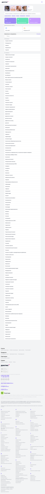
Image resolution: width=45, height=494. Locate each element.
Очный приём (28, 350)
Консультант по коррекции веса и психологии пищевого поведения (7, 487)
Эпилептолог (32, 479)
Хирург (31, 466)
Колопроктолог (4, 484)
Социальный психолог (34, 426)
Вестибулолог (3, 426)
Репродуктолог (33, 416)
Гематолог (3, 436)
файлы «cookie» (23, 401)
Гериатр (2, 444)
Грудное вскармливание (5, 450)
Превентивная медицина (20, 469)
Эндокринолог (33, 476)
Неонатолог (18, 432)
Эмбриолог (32, 475)
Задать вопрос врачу (5, 350)
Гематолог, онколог (4, 437)
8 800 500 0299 (5, 375)
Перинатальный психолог (20, 465)
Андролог (3, 416)
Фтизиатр (32, 458)
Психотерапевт (18, 481)
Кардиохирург (3, 476)
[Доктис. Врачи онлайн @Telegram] (4, 379)
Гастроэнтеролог (4, 434)
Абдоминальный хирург (5, 411)
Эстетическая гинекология (35, 480)
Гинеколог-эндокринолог (5, 449)
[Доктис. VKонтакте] (8, 379)
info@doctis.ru (5, 386)
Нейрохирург (18, 431)
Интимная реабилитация (5, 469)
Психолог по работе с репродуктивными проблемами (22, 478)
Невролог (17, 428)
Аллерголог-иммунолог (5, 415)
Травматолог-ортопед (34, 439)
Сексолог (32, 422)
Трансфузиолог (33, 440)
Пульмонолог (18, 482)
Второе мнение (4, 430)
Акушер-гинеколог (4, 412)
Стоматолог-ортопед (34, 429)
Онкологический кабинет (20, 442)
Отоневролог (18, 454)
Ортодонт (17, 450)
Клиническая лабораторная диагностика (6, 480)
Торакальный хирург (34, 436)
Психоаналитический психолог (21, 475)
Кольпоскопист (4, 485)
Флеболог (32, 457)
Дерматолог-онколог (5, 458)
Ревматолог (32, 412)
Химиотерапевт (33, 464)
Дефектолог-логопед (5, 460)
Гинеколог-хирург (4, 448)
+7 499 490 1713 (5, 376)
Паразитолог (18, 461)
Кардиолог (3, 475)
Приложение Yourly (13, 354)
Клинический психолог (5, 481)
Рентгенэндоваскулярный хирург (36, 415)
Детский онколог (4, 459)
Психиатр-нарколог (19, 473)
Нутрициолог (18, 435)
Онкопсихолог (18, 445)
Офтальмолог (18, 457)
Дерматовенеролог (4, 455)
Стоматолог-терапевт (34, 430)
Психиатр (17, 472)
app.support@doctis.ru (7, 383)
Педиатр (17, 464)
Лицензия (3, 396)
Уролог (31, 447)
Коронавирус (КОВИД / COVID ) (7, 489)
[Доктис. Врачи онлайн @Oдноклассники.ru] (6, 379)
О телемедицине (21, 354)
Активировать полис (5, 354)
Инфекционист (4, 470)
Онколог (17, 441)
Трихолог (32, 441)
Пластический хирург (20, 468)
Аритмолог (3, 419)
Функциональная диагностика (36, 460)
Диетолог (2, 462)
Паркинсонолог (19, 463)
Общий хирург (18, 439)
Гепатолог (3, 441)
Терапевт (32, 435)
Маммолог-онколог (19, 422)
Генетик (2, 440)
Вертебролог (3, 425)
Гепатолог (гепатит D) (5, 442)
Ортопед (17, 451)
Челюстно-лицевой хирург (35, 470)
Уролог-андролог (33, 449)
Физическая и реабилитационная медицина (36, 456)
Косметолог (3, 490)
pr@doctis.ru (4, 389)
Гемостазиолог (3, 438)
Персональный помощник (21, 467)
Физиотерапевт (33, 453)
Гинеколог (3, 445)
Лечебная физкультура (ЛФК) (21, 412)
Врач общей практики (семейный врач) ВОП (7, 428)
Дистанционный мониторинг (6, 463)
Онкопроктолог (18, 443)
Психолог (17, 476)
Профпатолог (18, 471)
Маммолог (18, 421)
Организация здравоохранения (22, 449)
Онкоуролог (18, 446)
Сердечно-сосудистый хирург (36, 425)
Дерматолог (3, 456)
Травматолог (32, 437)
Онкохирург (18, 447)
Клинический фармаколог (6, 482)
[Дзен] (2, 379)
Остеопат (17, 453)
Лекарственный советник (20, 411)
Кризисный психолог (5, 491)
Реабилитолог (33, 411)
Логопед (17, 416)
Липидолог (18, 415)
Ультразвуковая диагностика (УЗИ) (36, 446)
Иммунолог (3, 468)
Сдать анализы (21, 350)
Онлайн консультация (14, 350)
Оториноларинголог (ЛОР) (21, 455)
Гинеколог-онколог (4, 446)
